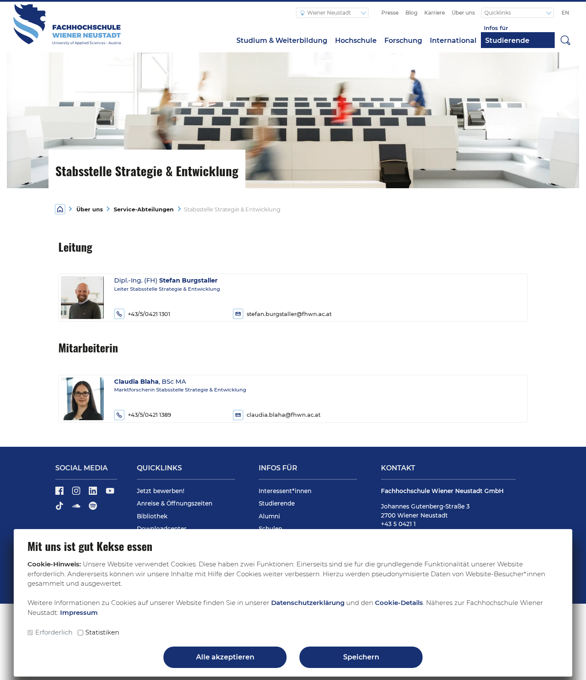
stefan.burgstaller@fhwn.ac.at (289, 314)
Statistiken (102, 632)
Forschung (403, 40)
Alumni (269, 516)
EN (565, 12)
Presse (390, 12)
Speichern (361, 657)
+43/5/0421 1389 (149, 415)
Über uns (463, 12)
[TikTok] (60, 508)
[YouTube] (110, 493)
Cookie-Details (399, 603)
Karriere (434, 12)
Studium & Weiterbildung (281, 40)
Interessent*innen (285, 490)
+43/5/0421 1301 (149, 314)
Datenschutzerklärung (307, 603)
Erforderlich (53, 632)
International (453, 40)
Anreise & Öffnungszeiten (174, 503)
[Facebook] (60, 493)
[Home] (60, 208)
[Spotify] (93, 508)
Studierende (507, 40)
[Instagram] (77, 493)
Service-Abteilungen (144, 209)
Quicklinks (498, 12)
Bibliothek (152, 516)
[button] (565, 40)
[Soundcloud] (77, 508)
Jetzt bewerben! (160, 490)
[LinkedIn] (94, 493)
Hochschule (356, 40)
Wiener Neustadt (329, 12)
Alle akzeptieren (225, 657)
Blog (411, 12)
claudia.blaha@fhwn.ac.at (283, 415)
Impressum (79, 612)
